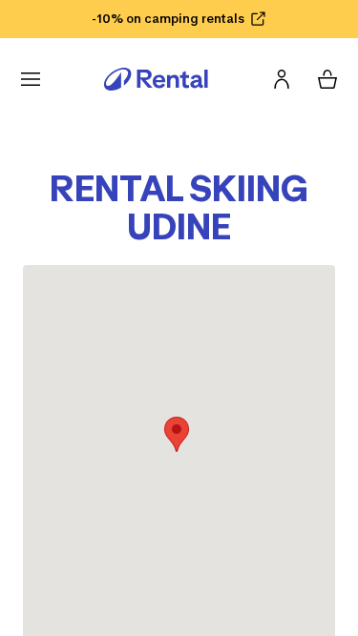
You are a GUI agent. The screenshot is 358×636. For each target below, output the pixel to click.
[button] (177, 434)
